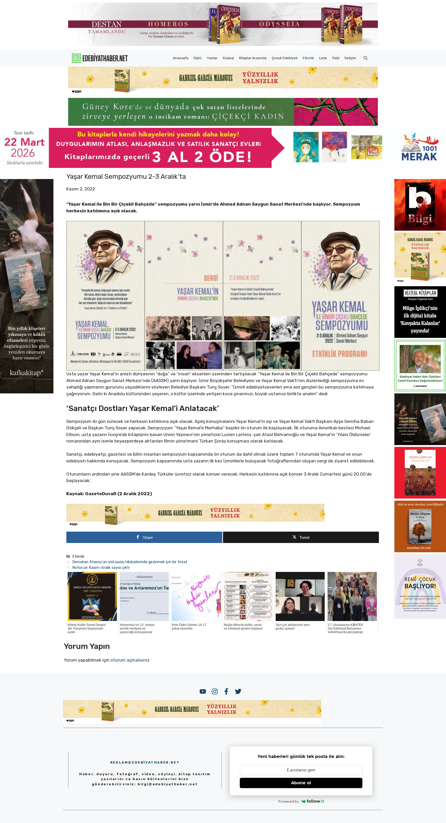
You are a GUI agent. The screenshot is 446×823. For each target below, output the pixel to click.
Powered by (288, 801)
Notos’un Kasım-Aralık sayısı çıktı (101, 567)
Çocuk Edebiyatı (285, 58)
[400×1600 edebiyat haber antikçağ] (26, 391)
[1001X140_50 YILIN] (223, 45)
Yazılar (212, 58)
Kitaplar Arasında (253, 58)
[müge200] (420, 336)
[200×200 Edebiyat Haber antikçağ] (420, 443)
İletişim (350, 58)
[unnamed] (420, 229)
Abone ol (301, 782)
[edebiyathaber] (223, 124)
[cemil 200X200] (420, 389)
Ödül (335, 58)
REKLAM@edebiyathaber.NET (145, 762)
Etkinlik (308, 58)
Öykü (198, 58)
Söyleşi (228, 58)
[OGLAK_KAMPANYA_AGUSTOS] (420, 497)
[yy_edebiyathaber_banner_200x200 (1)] (420, 282)
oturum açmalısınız (129, 660)
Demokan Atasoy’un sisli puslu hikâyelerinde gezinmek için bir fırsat (129, 562)
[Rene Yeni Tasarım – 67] (420, 617)
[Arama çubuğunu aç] (366, 58)
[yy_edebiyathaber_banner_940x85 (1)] (223, 93)
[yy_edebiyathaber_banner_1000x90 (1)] (195, 525)
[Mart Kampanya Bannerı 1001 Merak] (223, 166)
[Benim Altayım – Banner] (420, 550)
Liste (323, 58)
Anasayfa (180, 58)
